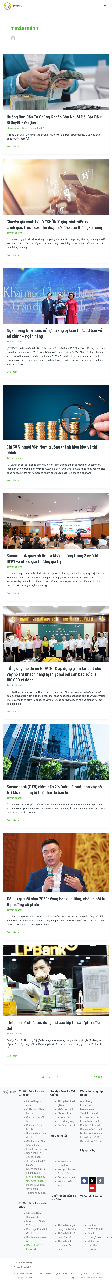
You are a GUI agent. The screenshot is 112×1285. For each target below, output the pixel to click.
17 (56, 1076)
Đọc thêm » (13, 146)
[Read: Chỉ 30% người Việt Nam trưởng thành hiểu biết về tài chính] (56, 412)
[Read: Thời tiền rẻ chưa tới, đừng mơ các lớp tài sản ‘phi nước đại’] (56, 980)
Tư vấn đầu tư (14, 232)
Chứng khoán (14, 128)
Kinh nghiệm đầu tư (33, 128)
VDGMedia (100, 1278)
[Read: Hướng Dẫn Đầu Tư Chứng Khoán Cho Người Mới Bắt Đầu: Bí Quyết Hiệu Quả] (56, 82)
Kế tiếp (99, 1076)
